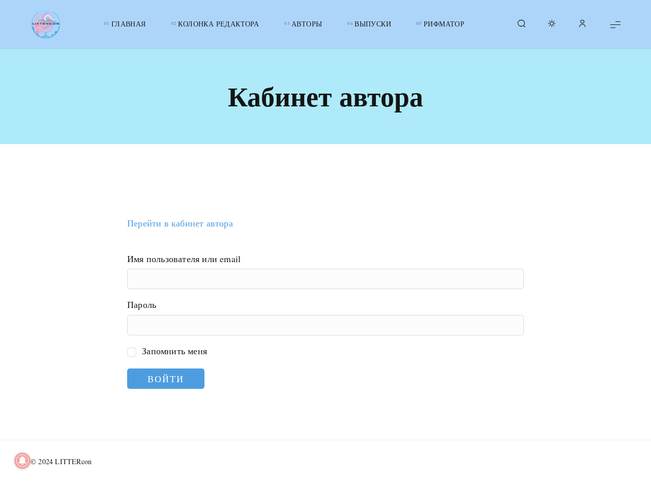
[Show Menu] (615, 24)
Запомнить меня (173, 351)
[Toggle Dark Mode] (552, 24)
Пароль (141, 304)
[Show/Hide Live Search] (521, 24)
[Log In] (582, 24)
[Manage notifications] (22, 460)
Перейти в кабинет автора (180, 223)
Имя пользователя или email (184, 258)
